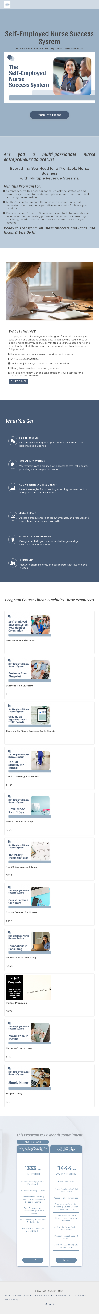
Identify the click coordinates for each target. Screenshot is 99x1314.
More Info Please (49, 115)
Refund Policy (11, 1300)
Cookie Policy (79, 1295)
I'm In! (33, 1260)
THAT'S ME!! (18, 381)
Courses (17, 1295)
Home (8, 1295)
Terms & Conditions (44, 1295)
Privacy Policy (63, 1295)
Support (28, 1295)
